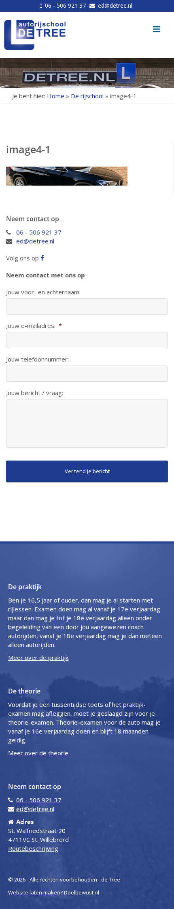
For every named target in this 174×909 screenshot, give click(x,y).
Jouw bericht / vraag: (34, 393)
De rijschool (87, 96)
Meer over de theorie (38, 753)
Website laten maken (34, 892)
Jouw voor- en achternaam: (43, 292)
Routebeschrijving (33, 848)
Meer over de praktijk (38, 657)
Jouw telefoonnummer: (37, 359)
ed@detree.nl (114, 5)
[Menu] (157, 29)
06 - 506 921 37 (65, 5)
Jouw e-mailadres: (34, 326)
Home (55, 96)
